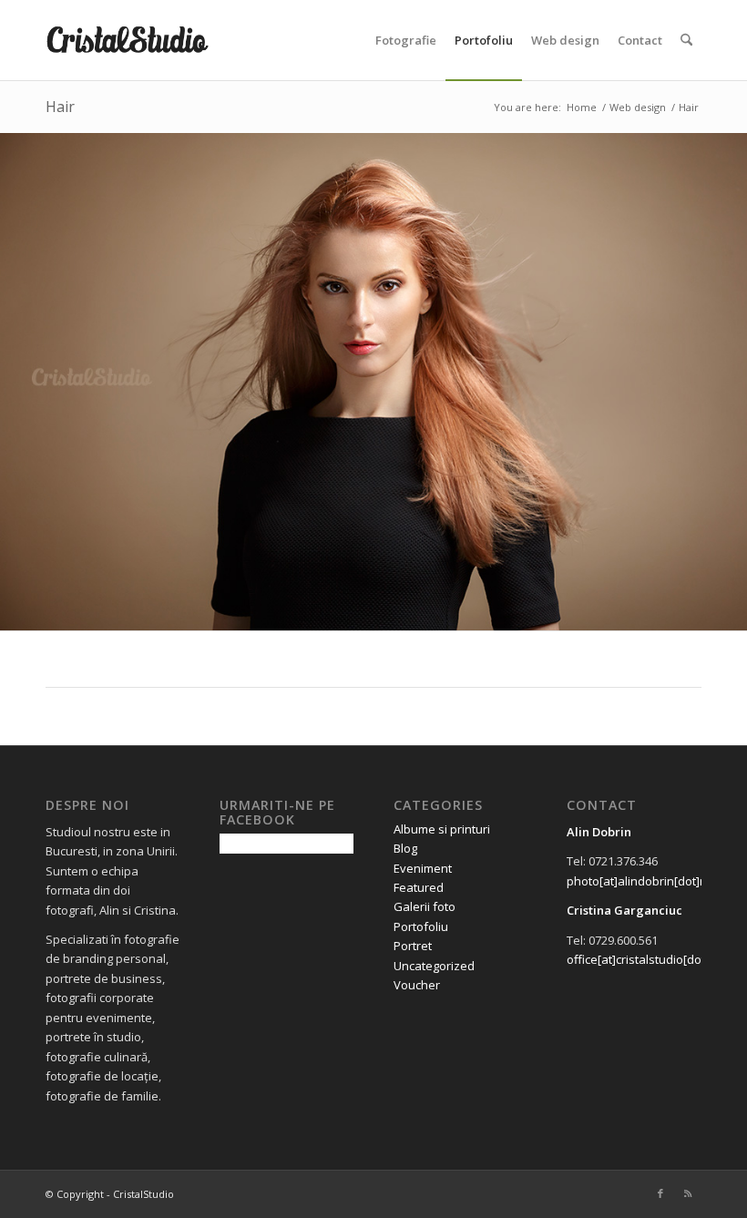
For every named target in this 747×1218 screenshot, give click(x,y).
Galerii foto (424, 906)
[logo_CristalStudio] (133, 40)
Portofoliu (421, 926)
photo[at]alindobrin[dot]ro (639, 881)
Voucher (417, 985)
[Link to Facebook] (660, 1193)
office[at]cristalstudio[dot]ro (644, 959)
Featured (419, 887)
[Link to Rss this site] (687, 1193)
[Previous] (16, 381)
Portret (413, 945)
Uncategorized (434, 965)
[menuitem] (405, 40)
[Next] (731, 381)
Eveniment (423, 868)
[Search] (686, 40)
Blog (405, 848)
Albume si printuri (442, 829)
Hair (60, 107)
